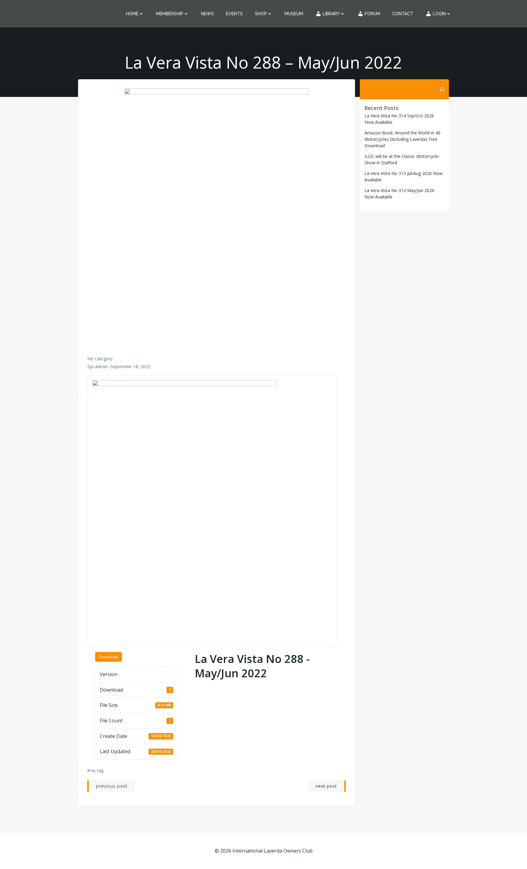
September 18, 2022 (130, 366)
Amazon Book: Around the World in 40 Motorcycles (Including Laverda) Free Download (402, 139)
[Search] (441, 89)
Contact (402, 13)
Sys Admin (97, 366)
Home (132, 13)
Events (234, 13)
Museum (294, 13)
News (207, 13)
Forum (372, 13)
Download (108, 657)
